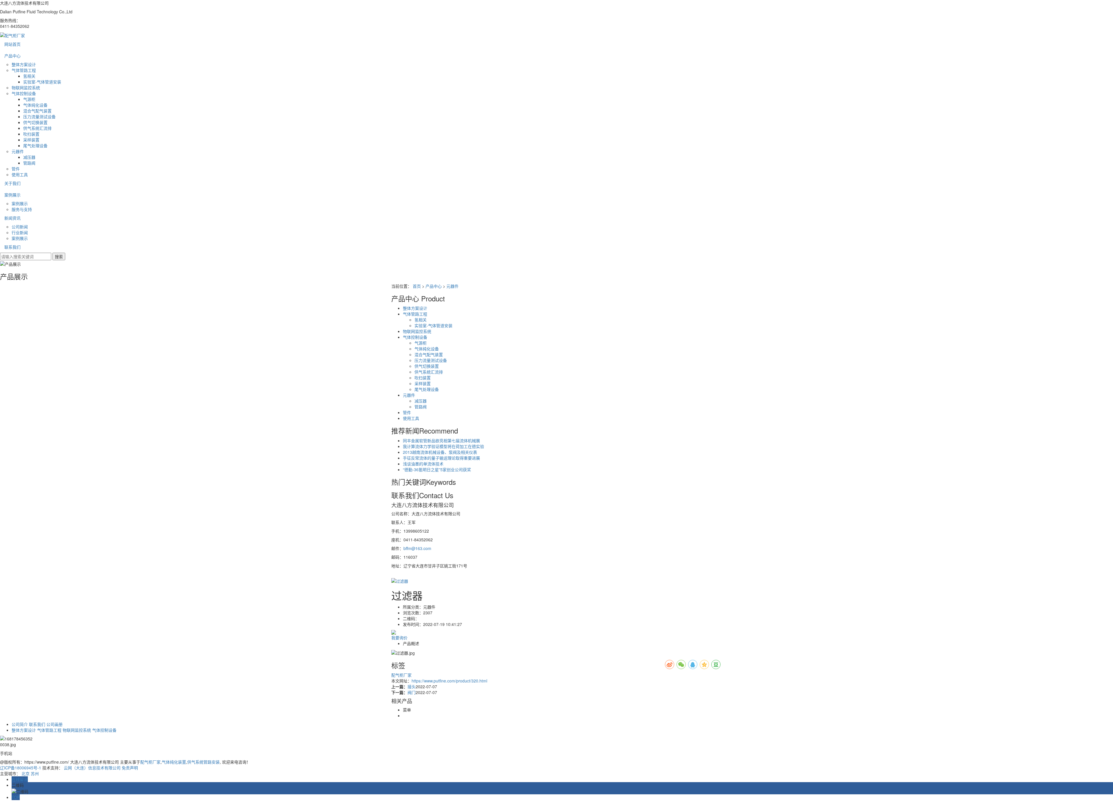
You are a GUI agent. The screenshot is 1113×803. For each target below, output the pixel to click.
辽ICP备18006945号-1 (20, 768)
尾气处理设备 (35, 145)
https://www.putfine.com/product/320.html (449, 681)
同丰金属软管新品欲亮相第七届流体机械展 (441, 440)
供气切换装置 (35, 122)
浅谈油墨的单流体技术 (423, 464)
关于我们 (12, 183)
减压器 (29, 157)
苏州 (35, 773)
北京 (25, 773)
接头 (412, 686)
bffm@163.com (417, 548)
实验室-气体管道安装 (42, 82)
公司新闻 (20, 227)
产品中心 (12, 56)
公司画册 (54, 724)
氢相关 (29, 76)
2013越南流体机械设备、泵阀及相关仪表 (440, 452)
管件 (16, 169)
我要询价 (399, 637)
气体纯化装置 (174, 762)
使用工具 (20, 174)
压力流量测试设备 (39, 116)
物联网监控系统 (26, 87)
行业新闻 (20, 232)
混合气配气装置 (37, 111)
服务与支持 (22, 209)
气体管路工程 (24, 70)
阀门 (412, 692)
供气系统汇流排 (37, 128)
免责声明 (130, 768)
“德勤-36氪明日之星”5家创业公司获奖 (437, 469)
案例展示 (12, 195)
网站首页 (12, 44)
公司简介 (20, 724)
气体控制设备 (24, 93)
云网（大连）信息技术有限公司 (92, 768)
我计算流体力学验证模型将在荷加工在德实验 (443, 446)
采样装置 (31, 140)
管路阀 (29, 163)
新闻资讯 (12, 218)
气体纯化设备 (35, 105)
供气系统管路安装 (203, 762)
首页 (417, 286)
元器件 (18, 151)
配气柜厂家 (401, 675)
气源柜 (29, 99)
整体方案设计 (24, 64)
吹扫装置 (31, 134)
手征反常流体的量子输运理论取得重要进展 (441, 458)
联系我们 (12, 247)
